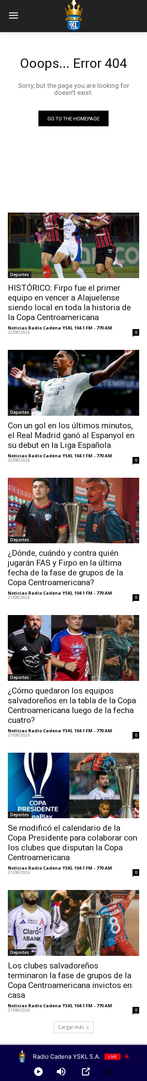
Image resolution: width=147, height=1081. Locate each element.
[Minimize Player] (108, 1071)
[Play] (38, 1071)
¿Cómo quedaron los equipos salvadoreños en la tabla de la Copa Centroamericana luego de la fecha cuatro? (72, 705)
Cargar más (71, 1027)
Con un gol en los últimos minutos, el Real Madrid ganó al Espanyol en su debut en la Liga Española (71, 435)
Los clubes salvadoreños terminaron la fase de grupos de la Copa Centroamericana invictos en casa (70, 980)
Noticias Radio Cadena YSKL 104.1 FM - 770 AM (60, 328)
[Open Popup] (85, 1071)
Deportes (19, 274)
